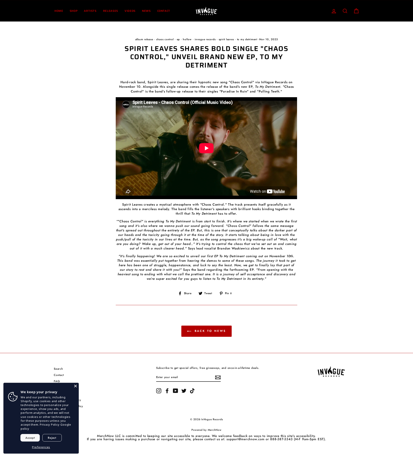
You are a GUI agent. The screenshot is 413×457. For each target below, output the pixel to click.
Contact (163, 11)
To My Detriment (267, 87)
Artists (90, 11)
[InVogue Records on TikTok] (192, 390)
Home (58, 11)
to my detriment (247, 39)
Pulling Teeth (269, 91)
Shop (74, 11)
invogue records (205, 39)
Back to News (209, 331)
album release (144, 39)
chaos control (165, 39)
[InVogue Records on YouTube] (175, 390)
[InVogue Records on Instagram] (158, 390)
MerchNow (215, 430)
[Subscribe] (218, 377)
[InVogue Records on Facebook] (167, 390)
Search (58, 369)
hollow (187, 39)
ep (178, 39)
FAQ (57, 381)
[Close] (75, 386)
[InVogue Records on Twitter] (183, 390)
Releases (110, 11)
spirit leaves (226, 39)
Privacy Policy (50, 424)
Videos (130, 11)
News (146, 11)
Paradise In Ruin (234, 91)
